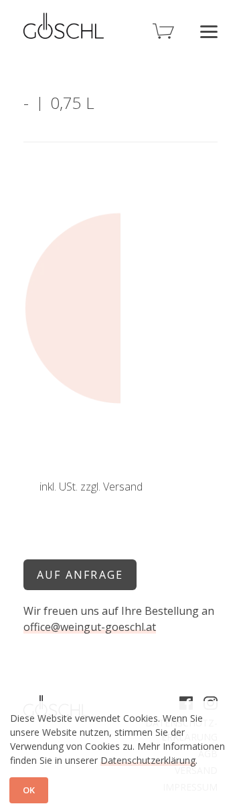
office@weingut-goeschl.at (89, 627)
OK (29, 790)
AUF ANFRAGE (80, 574)
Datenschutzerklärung (147, 760)
